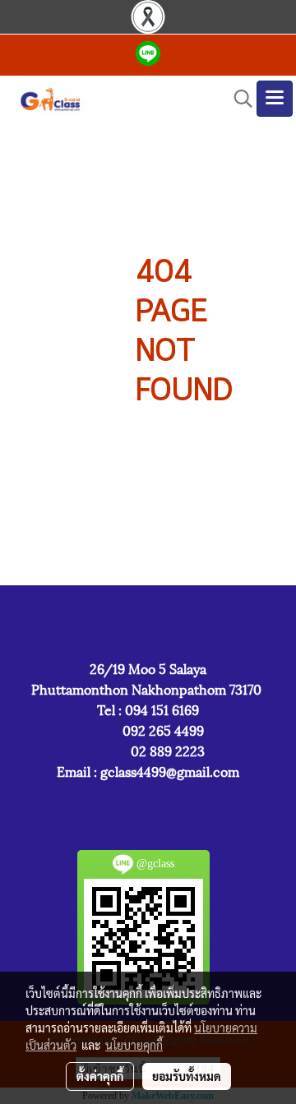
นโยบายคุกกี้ (134, 1044)
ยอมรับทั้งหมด (186, 1076)
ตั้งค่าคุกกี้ (99, 1076)
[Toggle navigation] (275, 99)
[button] (237, 99)
